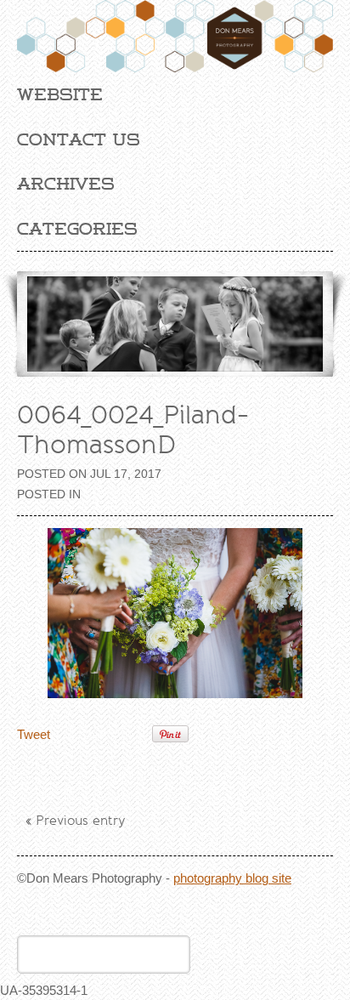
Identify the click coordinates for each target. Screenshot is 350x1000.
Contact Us (78, 139)
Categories (77, 229)
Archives (66, 183)
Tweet (33, 734)
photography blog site (232, 878)
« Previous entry (75, 820)
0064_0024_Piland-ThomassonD (133, 430)
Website (60, 94)
